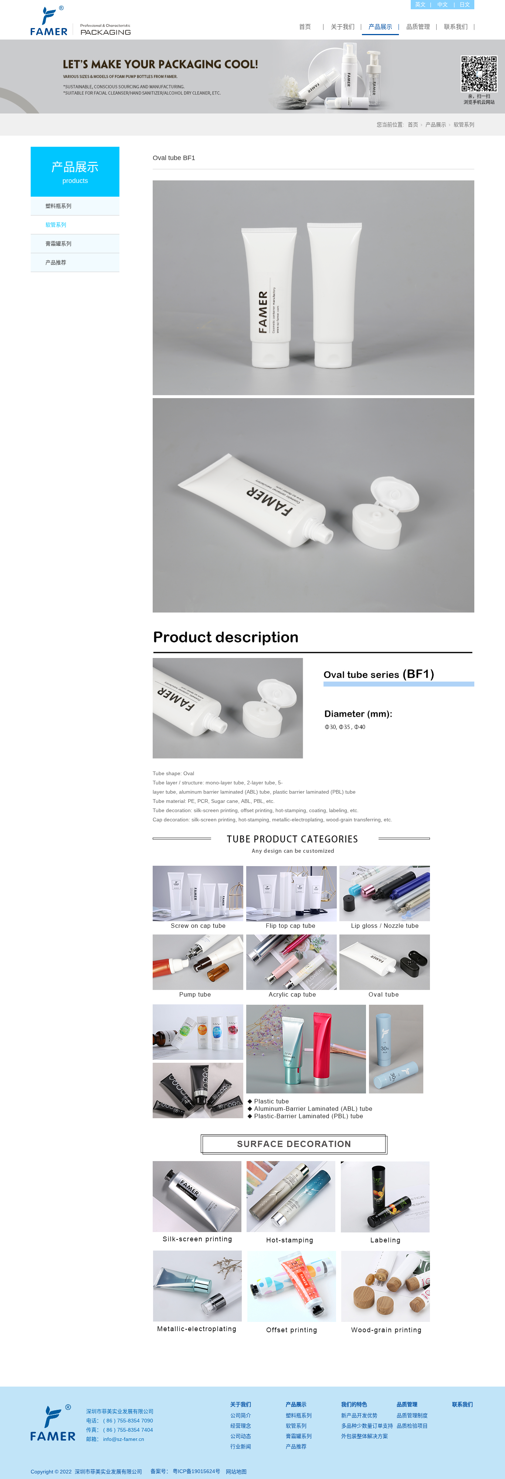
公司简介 (240, 1415)
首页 (305, 27)
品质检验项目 (412, 1426)
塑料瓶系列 (58, 206)
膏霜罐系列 (58, 244)
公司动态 (240, 1436)
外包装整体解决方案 (364, 1436)
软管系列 (464, 125)
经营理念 (240, 1426)
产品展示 (380, 27)
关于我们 (343, 27)
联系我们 (456, 27)
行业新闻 (240, 1446)
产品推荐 (55, 262)
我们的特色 (354, 1404)
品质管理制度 (412, 1415)
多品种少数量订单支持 (367, 1426)
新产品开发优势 (359, 1415)
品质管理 (418, 27)
